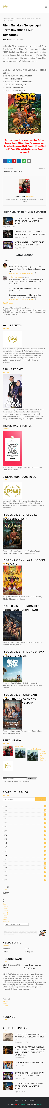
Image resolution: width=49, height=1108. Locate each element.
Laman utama (7, 18)
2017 (25, 843)
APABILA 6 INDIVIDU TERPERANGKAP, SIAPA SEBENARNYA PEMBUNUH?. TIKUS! (30, 233)
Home (5, 904)
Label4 (5, 915)
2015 (25, 851)
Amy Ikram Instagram (33, 965)
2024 (25, 814)
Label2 (5, 910)
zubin (11, 264)
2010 (25, 872)
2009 (25, 876)
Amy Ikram (7, 39)
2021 (25, 827)
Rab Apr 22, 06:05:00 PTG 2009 (22, 299)
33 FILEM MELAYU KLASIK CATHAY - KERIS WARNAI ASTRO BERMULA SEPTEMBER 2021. (30, 1036)
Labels (5, 906)
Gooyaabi (39, 1104)
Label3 (5, 913)
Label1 (5, 908)
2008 (25, 880)
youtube (6, 952)
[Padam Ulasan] (35, 273)
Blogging (22, 1104)
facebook (6, 949)
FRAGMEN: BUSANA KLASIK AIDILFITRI (29, 1062)
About (5, 919)
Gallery (5, 1001)
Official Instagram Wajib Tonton (11, 966)
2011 (25, 868)
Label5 (5, 917)
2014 (25, 855)
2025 (25, 810)
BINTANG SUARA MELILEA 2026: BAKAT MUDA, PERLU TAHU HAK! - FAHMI (29, 243)
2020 (25, 831)
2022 (25, 823)
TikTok (27, 949)
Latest (5, 1006)
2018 (25, 839)
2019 (25, 835)
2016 (25, 847)
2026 (25, 806)
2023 (25, 819)
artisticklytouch (15, 277)
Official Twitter (29, 968)
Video (5, 1003)
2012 (25, 863)
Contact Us (32, 1101)
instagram (29, 952)
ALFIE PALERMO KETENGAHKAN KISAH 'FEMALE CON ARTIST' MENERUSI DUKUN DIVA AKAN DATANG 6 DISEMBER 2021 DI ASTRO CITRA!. (30, 1051)
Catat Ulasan (8, 303)
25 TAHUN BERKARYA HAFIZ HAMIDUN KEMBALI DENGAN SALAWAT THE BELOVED (29, 221)
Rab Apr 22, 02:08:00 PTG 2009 (22, 273)
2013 (25, 859)
